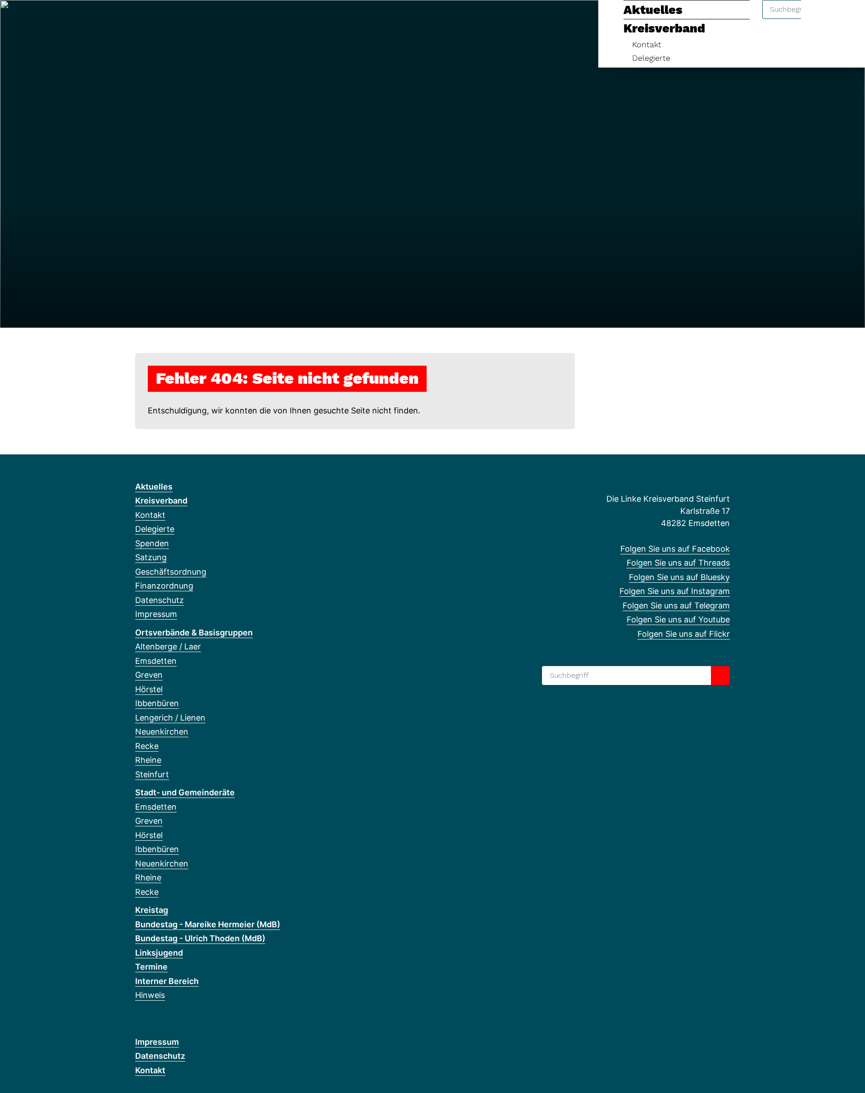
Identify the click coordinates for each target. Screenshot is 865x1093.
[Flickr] (228, 19)
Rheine (148, 760)
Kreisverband (664, 28)
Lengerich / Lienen (170, 717)
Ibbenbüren (157, 703)
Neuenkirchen (161, 731)
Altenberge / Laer (168, 646)
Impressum (156, 614)
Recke (147, 746)
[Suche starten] (720, 675)
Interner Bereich (167, 981)
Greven (149, 675)
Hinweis (150, 995)
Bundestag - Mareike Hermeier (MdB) (207, 924)
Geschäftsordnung (170, 571)
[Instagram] (184, 19)
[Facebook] (140, 19)
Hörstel (149, 689)
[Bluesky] (169, 19)
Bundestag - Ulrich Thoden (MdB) (200, 938)
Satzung (151, 557)
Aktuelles (653, 10)
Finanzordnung (164, 585)
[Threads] (154, 19)
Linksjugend (159, 952)
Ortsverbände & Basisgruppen (194, 632)
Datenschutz (159, 600)
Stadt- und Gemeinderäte (185, 792)
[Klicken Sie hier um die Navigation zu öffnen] (846, 19)
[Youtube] (214, 19)
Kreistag (151, 910)
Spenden (152, 543)
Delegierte (651, 58)
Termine (151, 966)
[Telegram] (199, 19)
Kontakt (646, 44)
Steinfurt (152, 774)
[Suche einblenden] (820, 19)
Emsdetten (156, 661)
